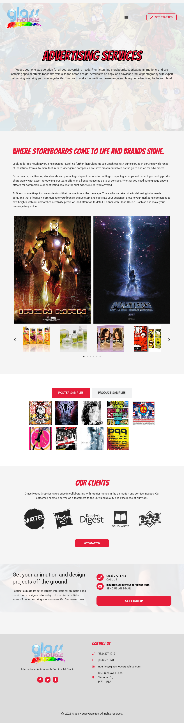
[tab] (71, 393)
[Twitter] (48, 680)
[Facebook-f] (40, 680)
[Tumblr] (55, 680)
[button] (126, 17)
